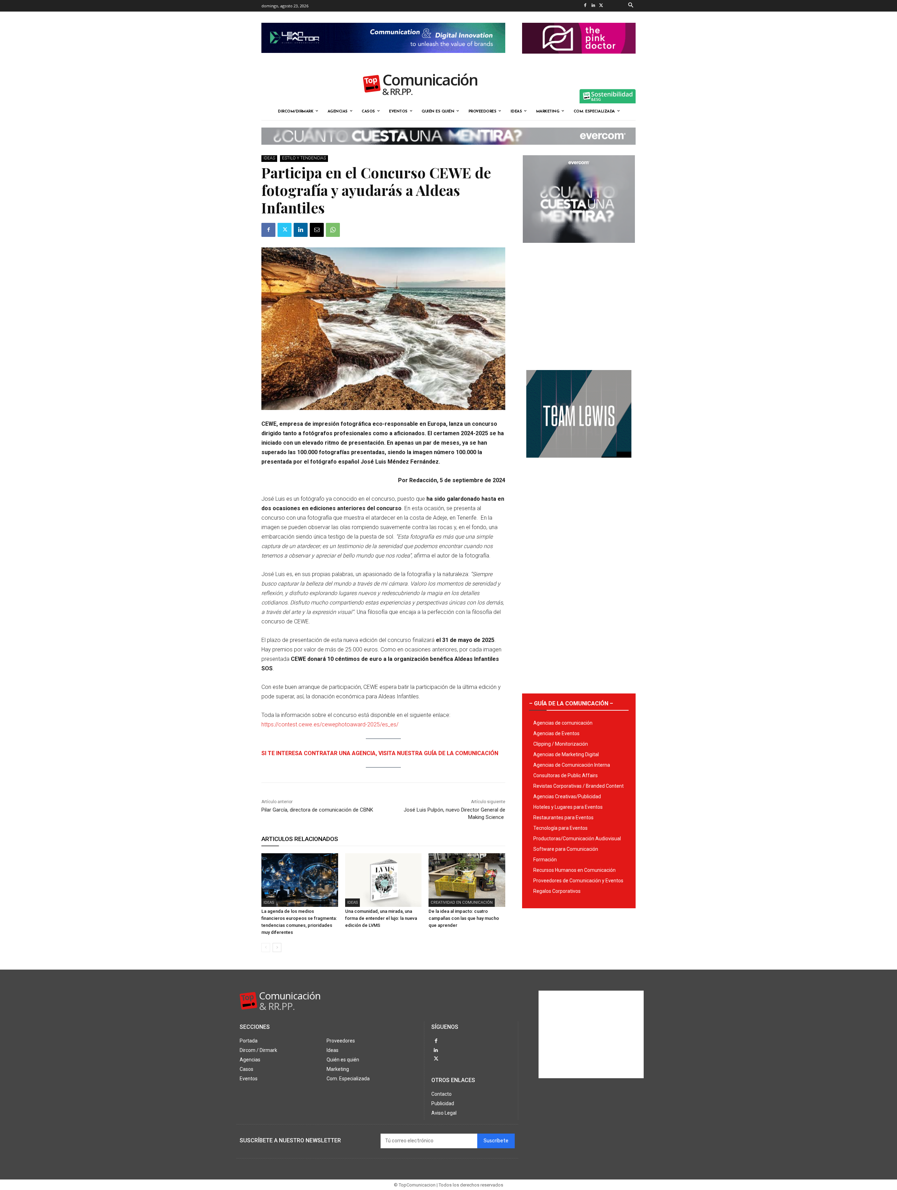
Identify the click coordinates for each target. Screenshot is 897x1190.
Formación (545, 859)
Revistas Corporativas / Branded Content (578, 786)
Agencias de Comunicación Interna (571, 765)
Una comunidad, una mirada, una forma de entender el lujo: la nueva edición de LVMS (381, 918)
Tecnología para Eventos (560, 828)
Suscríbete (496, 1141)
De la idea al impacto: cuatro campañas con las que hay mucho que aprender (464, 918)
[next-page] (277, 947)
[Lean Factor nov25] (383, 58)
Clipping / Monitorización (560, 744)
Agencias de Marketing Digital (566, 754)
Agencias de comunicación (563, 723)
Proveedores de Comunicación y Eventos (578, 880)
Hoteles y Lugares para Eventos (568, 807)
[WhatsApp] (333, 230)
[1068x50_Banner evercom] (448, 150)
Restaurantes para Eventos (563, 817)
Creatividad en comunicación (462, 902)
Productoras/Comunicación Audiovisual (577, 838)
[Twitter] (601, 6)
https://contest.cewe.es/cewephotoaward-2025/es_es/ (329, 724)
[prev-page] (265, 947)
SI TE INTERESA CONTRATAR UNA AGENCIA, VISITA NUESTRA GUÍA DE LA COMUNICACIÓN (379, 753)
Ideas (269, 158)
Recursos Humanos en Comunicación (574, 870)
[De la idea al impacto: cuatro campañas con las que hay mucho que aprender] (467, 880)
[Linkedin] (593, 6)
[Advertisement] (578, 304)
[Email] (317, 230)
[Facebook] (585, 6)
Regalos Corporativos (557, 891)
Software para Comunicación (565, 849)
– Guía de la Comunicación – (571, 703)
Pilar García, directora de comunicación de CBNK (317, 810)
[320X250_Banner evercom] (579, 248)
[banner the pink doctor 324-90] (579, 59)
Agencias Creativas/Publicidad (567, 796)
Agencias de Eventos (556, 733)
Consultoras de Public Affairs (565, 775)
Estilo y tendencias (304, 158)
